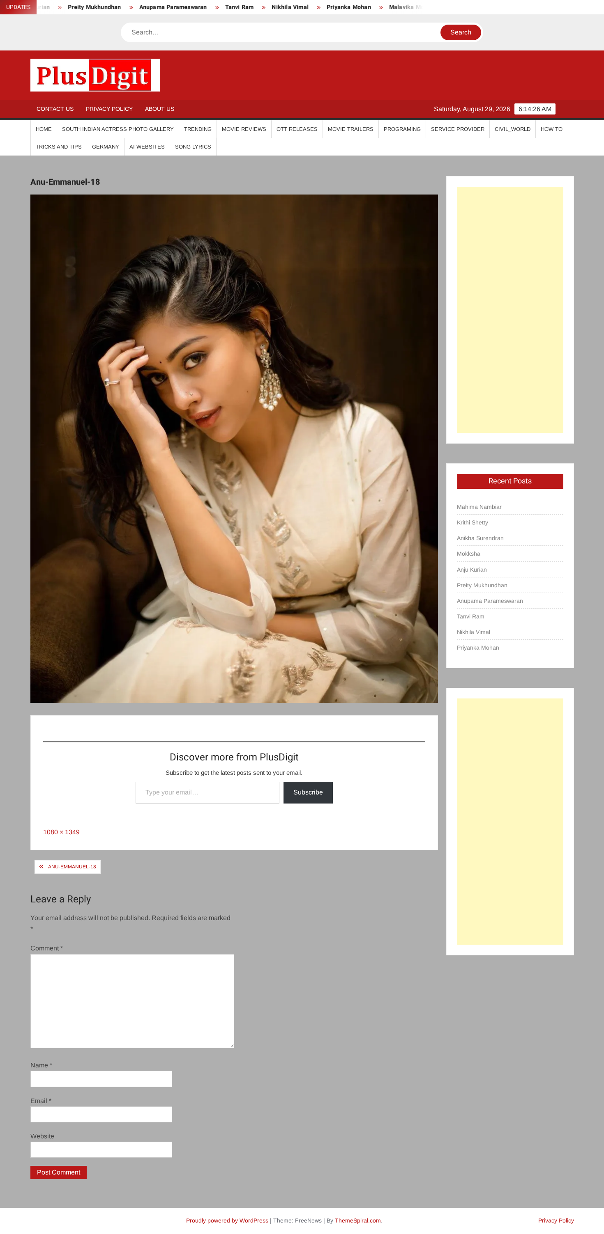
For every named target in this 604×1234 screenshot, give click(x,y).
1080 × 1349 (61, 832)
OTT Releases (297, 129)
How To (552, 129)
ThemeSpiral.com (358, 1220)
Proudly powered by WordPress (227, 1220)
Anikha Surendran (480, 538)
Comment (46, 948)
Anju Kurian (472, 569)
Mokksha (468, 553)
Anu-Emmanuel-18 (72, 867)
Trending (198, 129)
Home (44, 129)
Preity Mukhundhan (482, 585)
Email (40, 1100)
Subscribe (308, 792)
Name (41, 1065)
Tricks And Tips (59, 147)
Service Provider (457, 129)
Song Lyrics (193, 147)
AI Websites (147, 147)
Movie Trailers (350, 129)
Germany (105, 147)
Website (42, 1136)
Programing (402, 129)
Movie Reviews (244, 129)
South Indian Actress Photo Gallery (118, 129)
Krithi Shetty (472, 522)
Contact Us (55, 108)
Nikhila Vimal (255, 7)
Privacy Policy (109, 108)
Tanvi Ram (205, 7)
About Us (159, 108)
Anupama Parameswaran (139, 7)
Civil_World (512, 129)
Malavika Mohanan (381, 7)
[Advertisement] (510, 310)
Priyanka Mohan (315, 7)
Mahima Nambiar (479, 507)
